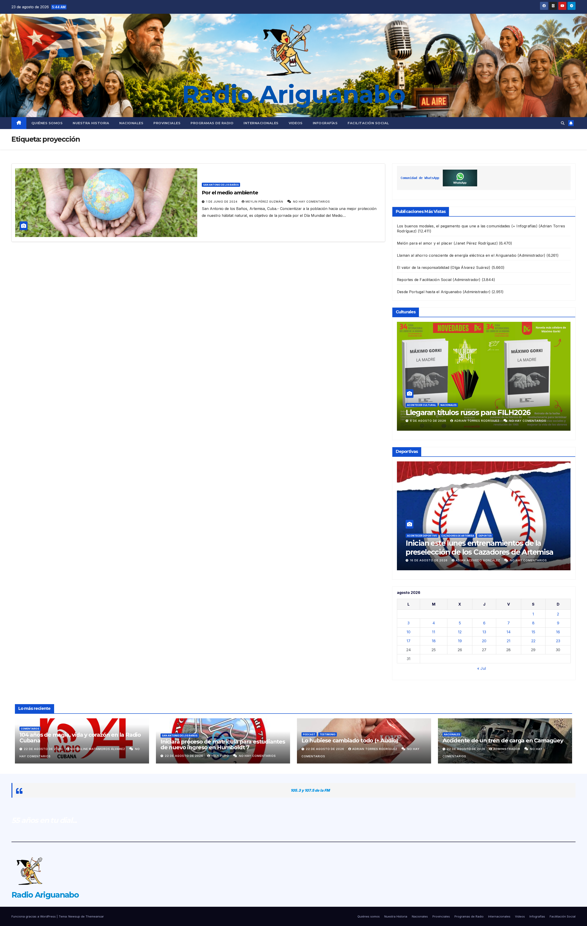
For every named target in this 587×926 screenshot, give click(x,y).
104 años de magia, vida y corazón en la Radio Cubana (80, 737)
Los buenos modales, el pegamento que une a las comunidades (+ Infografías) (467, 226)
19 (460, 641)
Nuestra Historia (91, 123)
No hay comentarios (311, 201)
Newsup (74, 916)
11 (433, 632)
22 (533, 641)
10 (408, 632)
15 (533, 632)
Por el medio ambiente (230, 193)
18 (434, 641)
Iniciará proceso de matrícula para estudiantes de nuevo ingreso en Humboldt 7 (223, 744)
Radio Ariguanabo (293, 94)
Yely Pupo (220, 756)
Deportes (447, 535)
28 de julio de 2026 (427, 420)
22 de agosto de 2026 (43, 749)
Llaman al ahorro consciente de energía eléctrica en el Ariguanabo (456, 255)
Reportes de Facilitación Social (424, 279)
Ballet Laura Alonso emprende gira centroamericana (465, 408)
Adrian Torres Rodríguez (475, 420)
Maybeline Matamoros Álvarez (98, 749)
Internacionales (261, 123)
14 (509, 632)
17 (408, 641)
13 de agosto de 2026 (429, 560)
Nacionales (131, 123)
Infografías (325, 123)
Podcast (309, 734)
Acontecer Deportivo (422, 535)
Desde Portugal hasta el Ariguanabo (429, 291)
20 (484, 641)
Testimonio (327, 734)
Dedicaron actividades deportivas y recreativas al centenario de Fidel (466, 547)
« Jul (481, 668)
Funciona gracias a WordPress (34, 916)
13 (484, 632)
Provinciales (166, 123)
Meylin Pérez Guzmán (265, 201)
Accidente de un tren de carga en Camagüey (503, 740)
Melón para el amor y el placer (424, 243)
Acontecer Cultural (421, 396)
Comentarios (30, 728)
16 (558, 632)
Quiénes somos (47, 123)
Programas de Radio (212, 123)
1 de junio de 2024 (222, 201)
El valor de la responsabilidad (423, 267)
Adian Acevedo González (478, 560)
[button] (563, 123)
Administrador (507, 749)
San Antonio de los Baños (221, 184)
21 (508, 641)
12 (460, 632)
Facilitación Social (368, 123)
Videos (296, 123)
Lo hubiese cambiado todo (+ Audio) (350, 740)
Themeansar (95, 916)
